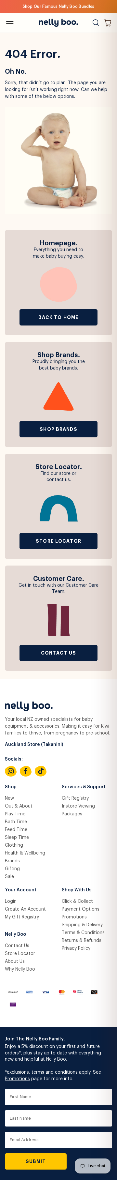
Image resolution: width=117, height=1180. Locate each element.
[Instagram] (11, 771)
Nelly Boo (15, 934)
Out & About (18, 806)
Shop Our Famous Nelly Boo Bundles (59, 6)
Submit (36, 1161)
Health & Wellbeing (25, 853)
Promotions (74, 917)
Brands (12, 861)
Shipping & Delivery (82, 925)
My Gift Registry (22, 917)
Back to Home (58, 317)
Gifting (12, 869)
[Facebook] (26, 771)
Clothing (14, 845)
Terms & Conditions (83, 932)
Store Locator (58, 541)
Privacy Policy (76, 948)
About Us (15, 961)
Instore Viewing (78, 806)
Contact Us (58, 653)
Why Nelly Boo (20, 969)
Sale (9, 876)
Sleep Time (17, 837)
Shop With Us (77, 890)
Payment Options (80, 909)
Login (11, 901)
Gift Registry (75, 798)
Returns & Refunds (81, 940)
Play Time (15, 814)
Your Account (20, 890)
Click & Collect (77, 901)
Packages (72, 814)
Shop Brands (58, 429)
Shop (11, 787)
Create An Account (25, 909)
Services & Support (84, 787)
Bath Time (16, 822)
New (9, 798)
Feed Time (16, 829)
